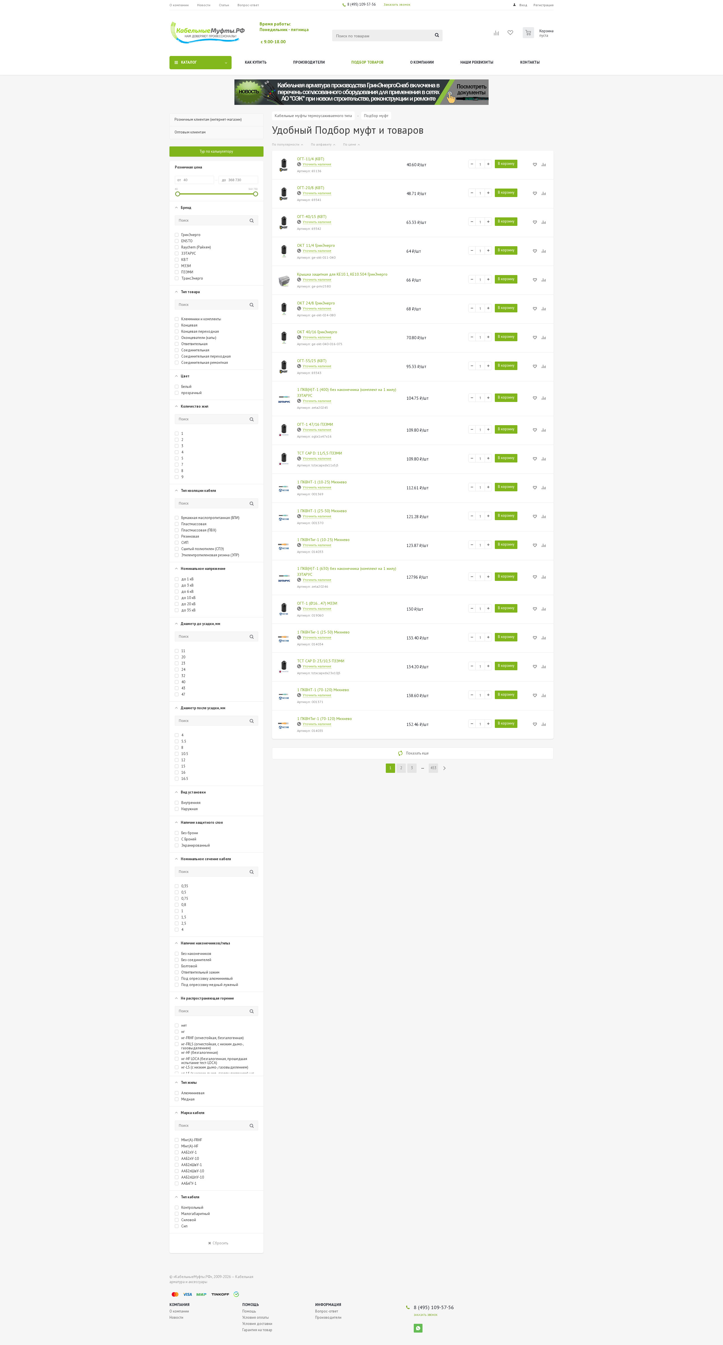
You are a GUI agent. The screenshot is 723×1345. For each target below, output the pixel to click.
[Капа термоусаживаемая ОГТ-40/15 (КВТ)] (284, 223)
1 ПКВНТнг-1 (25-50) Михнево (323, 632)
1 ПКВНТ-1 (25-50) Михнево (322, 510)
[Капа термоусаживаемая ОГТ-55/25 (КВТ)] (284, 367)
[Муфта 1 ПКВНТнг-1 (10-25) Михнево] (284, 546)
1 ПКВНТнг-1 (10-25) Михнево (323, 539)
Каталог (189, 62)
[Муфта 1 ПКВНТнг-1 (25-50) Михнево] (284, 638)
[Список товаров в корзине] (539, 36)
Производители (309, 62)
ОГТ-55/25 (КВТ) (311, 360)
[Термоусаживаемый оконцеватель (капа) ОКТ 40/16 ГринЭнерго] (284, 338)
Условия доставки (257, 1323)
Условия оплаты (255, 1317)
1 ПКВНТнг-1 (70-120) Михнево (324, 718)
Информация (328, 1304)
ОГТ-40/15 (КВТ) (311, 216)
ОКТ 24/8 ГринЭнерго (316, 303)
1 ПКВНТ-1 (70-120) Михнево (323, 689)
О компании (422, 62)
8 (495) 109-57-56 (361, 4)
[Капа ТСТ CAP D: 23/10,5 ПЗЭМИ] (284, 667)
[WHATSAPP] (418, 1328)
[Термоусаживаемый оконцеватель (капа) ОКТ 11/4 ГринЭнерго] (284, 252)
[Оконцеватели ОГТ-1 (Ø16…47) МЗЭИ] (284, 609)
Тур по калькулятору (216, 151)
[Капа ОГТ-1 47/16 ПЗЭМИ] (284, 430)
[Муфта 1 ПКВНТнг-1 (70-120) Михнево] (284, 725)
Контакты (530, 62)
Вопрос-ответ (326, 1311)
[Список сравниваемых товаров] (496, 35)
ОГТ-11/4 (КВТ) (310, 158)
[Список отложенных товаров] (511, 34)
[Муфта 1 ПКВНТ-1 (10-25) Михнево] (284, 488)
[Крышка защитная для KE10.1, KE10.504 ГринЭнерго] (284, 280)
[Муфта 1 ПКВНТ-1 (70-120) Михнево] (284, 696)
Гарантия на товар (257, 1329)
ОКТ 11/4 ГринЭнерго (316, 245)
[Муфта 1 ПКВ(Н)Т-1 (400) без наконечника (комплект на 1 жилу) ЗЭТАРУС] (284, 399)
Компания (179, 1304)
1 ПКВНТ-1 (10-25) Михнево (322, 482)
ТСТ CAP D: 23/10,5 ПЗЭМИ (320, 660)
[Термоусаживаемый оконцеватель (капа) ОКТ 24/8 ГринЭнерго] (284, 309)
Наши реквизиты (476, 62)
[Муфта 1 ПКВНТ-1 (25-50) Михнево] (284, 517)
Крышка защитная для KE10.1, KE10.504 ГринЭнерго (342, 274)
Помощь (250, 1304)
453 (433, 768)
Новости (176, 1317)
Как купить (256, 62)
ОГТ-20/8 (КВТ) (310, 187)
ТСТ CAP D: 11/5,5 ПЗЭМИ (319, 453)
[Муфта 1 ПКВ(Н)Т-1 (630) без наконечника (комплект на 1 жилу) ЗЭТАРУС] (284, 577)
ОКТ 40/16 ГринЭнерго (317, 331)
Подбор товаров (367, 62)
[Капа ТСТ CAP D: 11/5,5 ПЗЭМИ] (284, 459)
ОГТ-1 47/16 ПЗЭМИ (315, 424)
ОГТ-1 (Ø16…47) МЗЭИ (317, 603)
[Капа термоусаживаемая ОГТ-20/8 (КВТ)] (284, 194)
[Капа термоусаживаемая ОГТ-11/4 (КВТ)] (284, 165)
